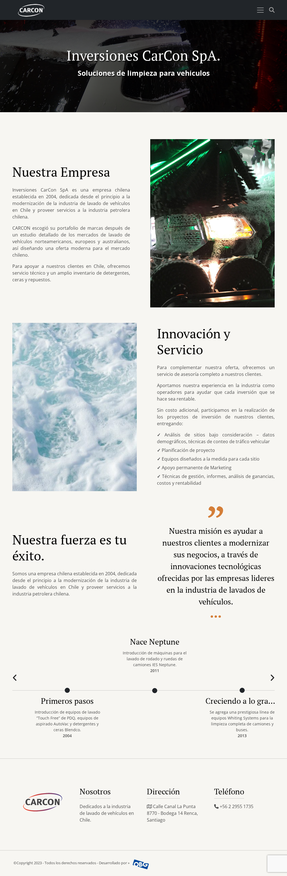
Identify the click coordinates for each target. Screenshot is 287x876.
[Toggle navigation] (260, 10)
